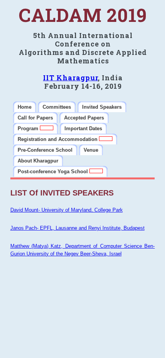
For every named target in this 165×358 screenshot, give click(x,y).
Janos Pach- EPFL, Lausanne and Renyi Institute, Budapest (77, 228)
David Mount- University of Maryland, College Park (66, 210)
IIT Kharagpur (70, 77)
